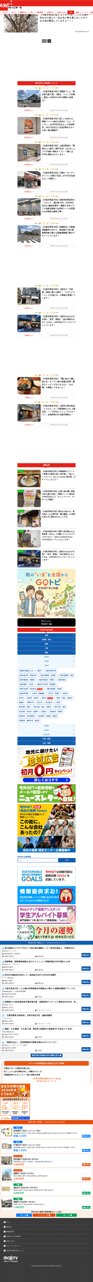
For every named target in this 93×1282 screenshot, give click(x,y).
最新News (23, 12)
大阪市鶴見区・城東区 (27, 680)
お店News (50, 12)
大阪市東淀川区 (50, 671)
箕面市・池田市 (32, 698)
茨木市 (21, 698)
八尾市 (58, 702)
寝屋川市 (30, 702)
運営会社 (9, 1227)
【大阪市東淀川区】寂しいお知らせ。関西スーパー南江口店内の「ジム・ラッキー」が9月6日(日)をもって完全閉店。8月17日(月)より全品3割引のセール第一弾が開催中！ (58, 124)
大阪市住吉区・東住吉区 (30, 689)
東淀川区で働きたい (37, 943)
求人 (31, 12)
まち (70, 12)
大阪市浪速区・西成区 (54, 689)
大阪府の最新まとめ (26, 671)
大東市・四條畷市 (38, 693)
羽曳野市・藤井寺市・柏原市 (29, 720)
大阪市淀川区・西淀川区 (27, 675)
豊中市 (47, 698)
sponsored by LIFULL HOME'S (55, 1122)
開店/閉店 (40, 12)
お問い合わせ (10, 1241)
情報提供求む (10, 1231)
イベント (85, 12)
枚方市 (39, 702)
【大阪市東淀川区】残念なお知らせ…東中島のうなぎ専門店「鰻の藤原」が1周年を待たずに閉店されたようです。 (59, 514)
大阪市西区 (62, 680)
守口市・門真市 (53, 693)
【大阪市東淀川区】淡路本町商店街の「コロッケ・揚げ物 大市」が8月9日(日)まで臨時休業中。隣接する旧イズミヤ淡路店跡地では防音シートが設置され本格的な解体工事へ (58, 205)
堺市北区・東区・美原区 (42, 707)
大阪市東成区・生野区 (46, 680)
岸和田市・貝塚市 (56, 711)
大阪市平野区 (23, 693)
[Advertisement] (46, 63)
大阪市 (39, 671)
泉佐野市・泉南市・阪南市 (47, 716)
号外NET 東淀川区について (15, 1250)
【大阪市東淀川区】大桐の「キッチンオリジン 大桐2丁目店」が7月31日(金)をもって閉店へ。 (58, 176)
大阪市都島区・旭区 (66, 675)
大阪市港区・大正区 (26, 684)
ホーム (8, 1222)
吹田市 (65, 693)
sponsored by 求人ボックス (56, 943)
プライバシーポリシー (13, 1246)
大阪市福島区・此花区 (48, 675)
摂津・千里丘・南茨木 (64, 698)
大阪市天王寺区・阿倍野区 (46, 684)
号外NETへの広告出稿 (13, 1236)
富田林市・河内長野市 (27, 716)
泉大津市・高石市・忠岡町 (28, 711)
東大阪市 (49, 702)
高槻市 (21, 702)
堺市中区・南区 (60, 707)
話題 (77, 12)
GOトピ (13, 12)
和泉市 (44, 711)
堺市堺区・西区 (24, 707)
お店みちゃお (61, 12)
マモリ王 (5, 12)
